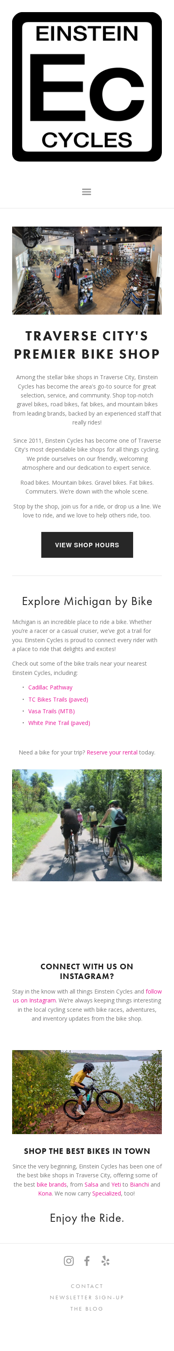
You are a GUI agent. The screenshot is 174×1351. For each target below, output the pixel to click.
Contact (87, 1286)
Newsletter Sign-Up (87, 1297)
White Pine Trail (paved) (59, 723)
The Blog (87, 1308)
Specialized (106, 1193)
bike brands (52, 1184)
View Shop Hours (87, 544)
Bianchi (140, 1184)
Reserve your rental (113, 752)
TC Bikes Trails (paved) (58, 699)
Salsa (91, 1184)
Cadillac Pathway (50, 687)
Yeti (116, 1184)
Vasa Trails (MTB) (51, 711)
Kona (45, 1193)
